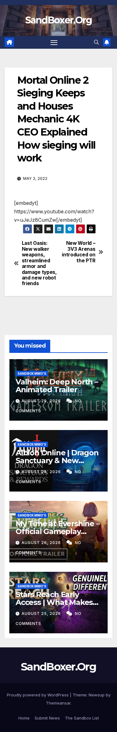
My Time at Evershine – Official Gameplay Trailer (58, 531)
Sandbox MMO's (31, 373)
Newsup (97, 694)
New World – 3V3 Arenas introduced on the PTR (78, 251)
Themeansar (58, 702)
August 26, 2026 (42, 542)
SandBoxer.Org (58, 20)
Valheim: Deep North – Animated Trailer (57, 385)
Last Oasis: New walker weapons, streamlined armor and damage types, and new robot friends (39, 263)
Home (24, 717)
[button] (96, 42)
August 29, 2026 (42, 400)
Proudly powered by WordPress (38, 694)
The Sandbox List (82, 717)
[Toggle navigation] (54, 42)
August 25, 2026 (42, 613)
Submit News (47, 717)
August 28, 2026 (42, 471)
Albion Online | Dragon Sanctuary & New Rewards (57, 460)
